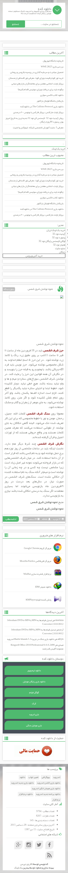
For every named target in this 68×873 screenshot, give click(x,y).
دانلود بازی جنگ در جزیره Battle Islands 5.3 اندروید (30, 639)
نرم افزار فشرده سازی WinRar (37, 574)
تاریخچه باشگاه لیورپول (53, 60)
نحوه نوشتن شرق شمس (40, 289)
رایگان (62, 251)
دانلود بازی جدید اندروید (22, 783)
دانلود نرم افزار (26, 794)
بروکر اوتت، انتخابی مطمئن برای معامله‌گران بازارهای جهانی (37, 83)
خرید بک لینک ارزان (55, 230)
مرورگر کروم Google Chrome (37, 548)
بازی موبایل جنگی (34, 725)
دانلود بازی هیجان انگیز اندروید (46, 788)
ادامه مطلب (10, 519)
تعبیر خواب (33, 777)
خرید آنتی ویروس (34, 255)
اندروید (56, 777)
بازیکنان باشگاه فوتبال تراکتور (50, 101)
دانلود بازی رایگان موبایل (34, 681)
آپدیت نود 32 (58, 233)
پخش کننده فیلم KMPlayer (38, 599)
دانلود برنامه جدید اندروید (48, 794)
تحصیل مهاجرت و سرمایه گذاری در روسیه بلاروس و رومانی (36, 72)
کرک (34, 703)
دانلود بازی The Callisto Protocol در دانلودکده (41, 106)
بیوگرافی (46, 777)
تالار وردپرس (26, 863)
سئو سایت (60, 248)
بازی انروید (34, 714)
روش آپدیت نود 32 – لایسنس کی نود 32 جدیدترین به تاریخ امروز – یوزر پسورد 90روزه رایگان (34, 120)
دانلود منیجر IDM (43, 586)
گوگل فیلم (34, 692)
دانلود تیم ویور (34, 670)
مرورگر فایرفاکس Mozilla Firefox (35, 561)
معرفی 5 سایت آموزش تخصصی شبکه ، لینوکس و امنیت (38, 127)
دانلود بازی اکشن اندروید (48, 783)
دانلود (22, 777)
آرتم (61, 629)
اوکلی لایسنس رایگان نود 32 (52, 241)
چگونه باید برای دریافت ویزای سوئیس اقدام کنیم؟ (40, 89)
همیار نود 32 (59, 244)
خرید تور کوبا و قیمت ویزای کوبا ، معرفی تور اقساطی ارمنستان (36, 78)
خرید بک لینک (58, 148)
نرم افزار (56, 800)
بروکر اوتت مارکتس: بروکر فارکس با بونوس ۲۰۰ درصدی (38, 112)
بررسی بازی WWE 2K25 (52, 66)
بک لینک (18, 867)
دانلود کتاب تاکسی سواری (51, 95)
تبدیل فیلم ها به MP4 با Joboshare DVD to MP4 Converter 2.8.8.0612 (35, 622)
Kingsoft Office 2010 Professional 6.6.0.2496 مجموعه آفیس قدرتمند (37, 647)
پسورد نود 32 (58, 237)
